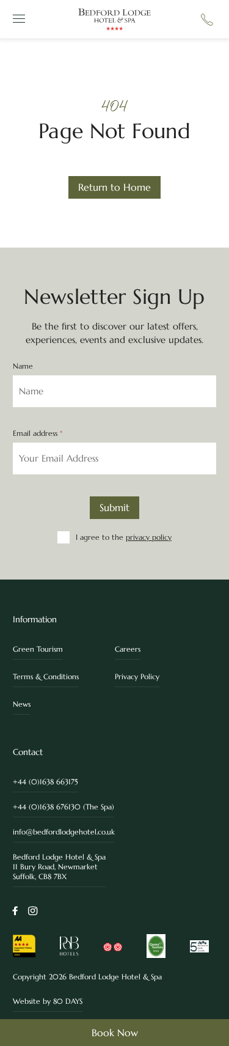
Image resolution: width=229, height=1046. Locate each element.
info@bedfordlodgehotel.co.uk (64, 831)
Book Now (115, 1032)
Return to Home (114, 187)
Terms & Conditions (46, 676)
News (22, 704)
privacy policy (149, 537)
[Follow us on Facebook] (15, 912)
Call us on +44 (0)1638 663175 (207, 19)
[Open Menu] (17, 19)
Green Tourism (38, 649)
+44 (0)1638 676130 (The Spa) (63, 806)
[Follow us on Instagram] (32, 912)
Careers (127, 649)
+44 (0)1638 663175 (45, 781)
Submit (114, 507)
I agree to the (124, 537)
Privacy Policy (137, 676)
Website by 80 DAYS (47, 1001)
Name (23, 366)
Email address (37, 433)
